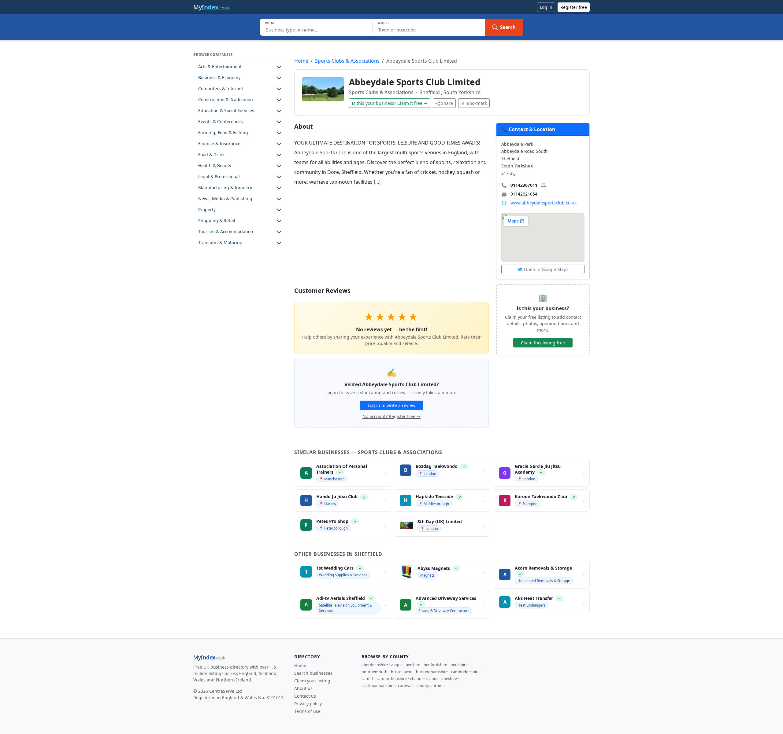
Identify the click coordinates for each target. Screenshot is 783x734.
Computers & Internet (220, 88)
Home (301, 60)
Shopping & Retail (216, 220)
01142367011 (523, 185)
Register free (573, 7)
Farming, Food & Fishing (223, 132)
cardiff (367, 678)
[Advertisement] (391, 237)
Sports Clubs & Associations (347, 60)
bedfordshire (435, 664)
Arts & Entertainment (220, 66)
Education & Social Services (226, 110)
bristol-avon (402, 671)
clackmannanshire (378, 685)
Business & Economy (219, 77)
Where (383, 23)
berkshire (459, 664)
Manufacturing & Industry (225, 187)
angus (397, 664)
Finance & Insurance (219, 143)
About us (303, 688)
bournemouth (375, 671)
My (211, 7)
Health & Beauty (214, 165)
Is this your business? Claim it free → (390, 103)
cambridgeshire (465, 671)
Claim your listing (312, 681)
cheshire (449, 678)
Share (447, 103)
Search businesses (313, 673)
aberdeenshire (375, 664)
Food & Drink (211, 154)
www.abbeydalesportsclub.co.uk (543, 203)
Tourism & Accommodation (225, 231)
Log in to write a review (391, 405)
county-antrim (430, 685)
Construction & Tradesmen (225, 99)
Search (508, 27)
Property (207, 209)
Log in (546, 7)
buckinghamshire (432, 671)
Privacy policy (308, 703)
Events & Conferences (220, 121)
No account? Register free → (391, 416)
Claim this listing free (543, 343)
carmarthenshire (392, 678)
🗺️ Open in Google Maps (543, 269)
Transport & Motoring (220, 242)
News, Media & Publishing (225, 198)
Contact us (305, 696)
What (270, 23)
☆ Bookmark (474, 103)
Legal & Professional (219, 176)
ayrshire (413, 664)
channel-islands (424, 678)
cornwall (405, 685)
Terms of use (307, 711)
